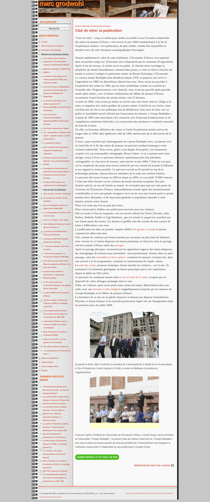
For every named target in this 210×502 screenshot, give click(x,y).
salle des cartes (87, 265)
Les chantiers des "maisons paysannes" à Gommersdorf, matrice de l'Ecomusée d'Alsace (56, 61)
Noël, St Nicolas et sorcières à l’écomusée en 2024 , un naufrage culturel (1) (56, 464)
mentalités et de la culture (110, 257)
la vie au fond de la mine (133, 277)
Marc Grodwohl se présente (52, 46)
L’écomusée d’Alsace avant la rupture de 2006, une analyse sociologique (55, 324)
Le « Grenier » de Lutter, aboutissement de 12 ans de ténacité (54, 454)
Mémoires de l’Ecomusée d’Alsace (96, 26)
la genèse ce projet (144, 229)
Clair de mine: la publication (54, 189)
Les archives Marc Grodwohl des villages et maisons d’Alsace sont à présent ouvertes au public (56, 400)
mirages (119, 245)
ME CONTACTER (157, 493)
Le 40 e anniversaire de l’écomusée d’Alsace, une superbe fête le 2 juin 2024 (57, 285)
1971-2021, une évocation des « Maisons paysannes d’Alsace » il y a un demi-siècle (57, 264)
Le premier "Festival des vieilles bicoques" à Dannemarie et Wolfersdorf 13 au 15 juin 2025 (55, 427)
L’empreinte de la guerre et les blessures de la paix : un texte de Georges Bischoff (56, 390)
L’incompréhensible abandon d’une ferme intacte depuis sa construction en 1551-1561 (55, 314)
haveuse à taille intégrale (107, 289)
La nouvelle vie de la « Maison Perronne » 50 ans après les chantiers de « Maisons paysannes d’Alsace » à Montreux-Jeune (55, 413)
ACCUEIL (129, 493)
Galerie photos (47, 362)
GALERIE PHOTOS (142, 493)
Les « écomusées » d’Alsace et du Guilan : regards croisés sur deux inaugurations (57, 136)
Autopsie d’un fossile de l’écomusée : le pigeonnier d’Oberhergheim (54, 275)
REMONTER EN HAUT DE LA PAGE (152, 465)
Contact (44, 370)
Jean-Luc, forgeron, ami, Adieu (55, 220)
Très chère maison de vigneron (55, 346)
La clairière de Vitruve (52, 143)
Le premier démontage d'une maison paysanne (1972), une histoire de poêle (55, 79)
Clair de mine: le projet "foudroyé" (57, 194)
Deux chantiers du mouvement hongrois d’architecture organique (55, 150)
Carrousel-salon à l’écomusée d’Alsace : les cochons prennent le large (56, 161)
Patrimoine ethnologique (51, 50)
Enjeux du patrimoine (50, 358)
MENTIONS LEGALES (53, 497)
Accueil (78, 26)
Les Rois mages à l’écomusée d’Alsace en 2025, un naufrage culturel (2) (55, 303)
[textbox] (54, 25)
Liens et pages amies (49, 366)
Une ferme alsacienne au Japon (56, 128)
